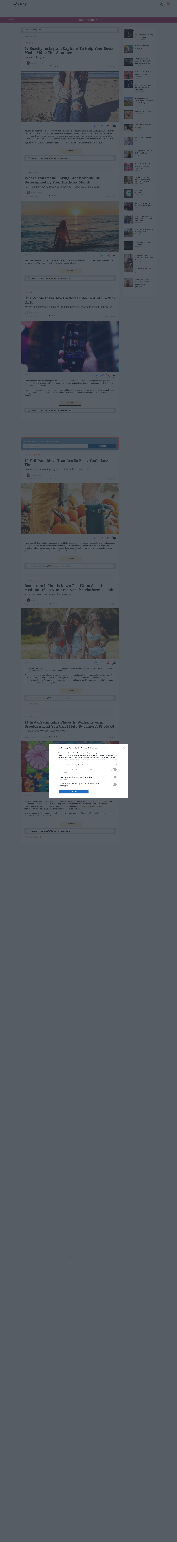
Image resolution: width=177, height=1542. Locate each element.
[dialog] (88, 771)
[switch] (114, 769)
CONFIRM (74, 791)
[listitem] (88, 765)
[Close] (124, 748)
